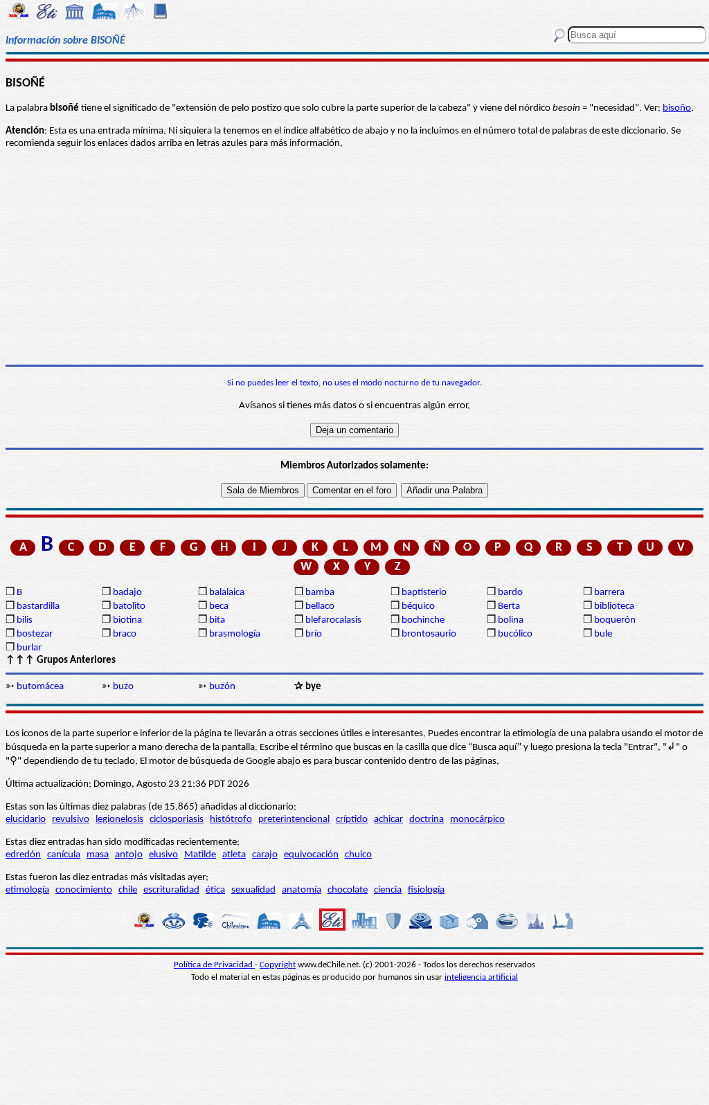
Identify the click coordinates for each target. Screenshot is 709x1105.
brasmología (234, 634)
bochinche (423, 620)
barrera (609, 592)
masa (98, 855)
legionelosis (119, 819)
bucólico (515, 634)
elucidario (26, 819)
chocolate (347, 890)
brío (313, 634)
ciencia (388, 890)
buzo (123, 687)
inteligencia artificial (481, 977)
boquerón (615, 620)
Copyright (278, 964)
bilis (25, 620)
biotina (127, 620)
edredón (23, 855)
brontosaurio (429, 634)
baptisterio (424, 592)
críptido (352, 819)
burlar (29, 648)
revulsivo (70, 819)
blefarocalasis (333, 620)
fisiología (426, 890)
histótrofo (231, 819)
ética (215, 890)
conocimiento (83, 890)
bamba (319, 592)
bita (217, 620)
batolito (129, 606)
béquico (418, 606)
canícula (63, 855)
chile (127, 890)
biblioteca (614, 606)
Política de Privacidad (214, 964)
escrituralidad (171, 890)
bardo (510, 592)
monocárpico (477, 819)
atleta (234, 855)
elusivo (163, 855)
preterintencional (294, 819)
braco (124, 634)
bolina (510, 620)
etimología (27, 890)
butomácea (40, 687)
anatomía (301, 890)
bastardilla (38, 606)
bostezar (35, 634)
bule (603, 634)
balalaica (226, 592)
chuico (358, 855)
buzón (222, 687)
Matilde (200, 855)
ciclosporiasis (177, 819)
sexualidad (253, 890)
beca (218, 606)
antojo (129, 855)
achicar (388, 819)
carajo (265, 855)
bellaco (319, 606)
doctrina (426, 819)
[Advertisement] (354, 257)
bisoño (677, 108)
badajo (127, 592)
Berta (509, 606)
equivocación (311, 855)
